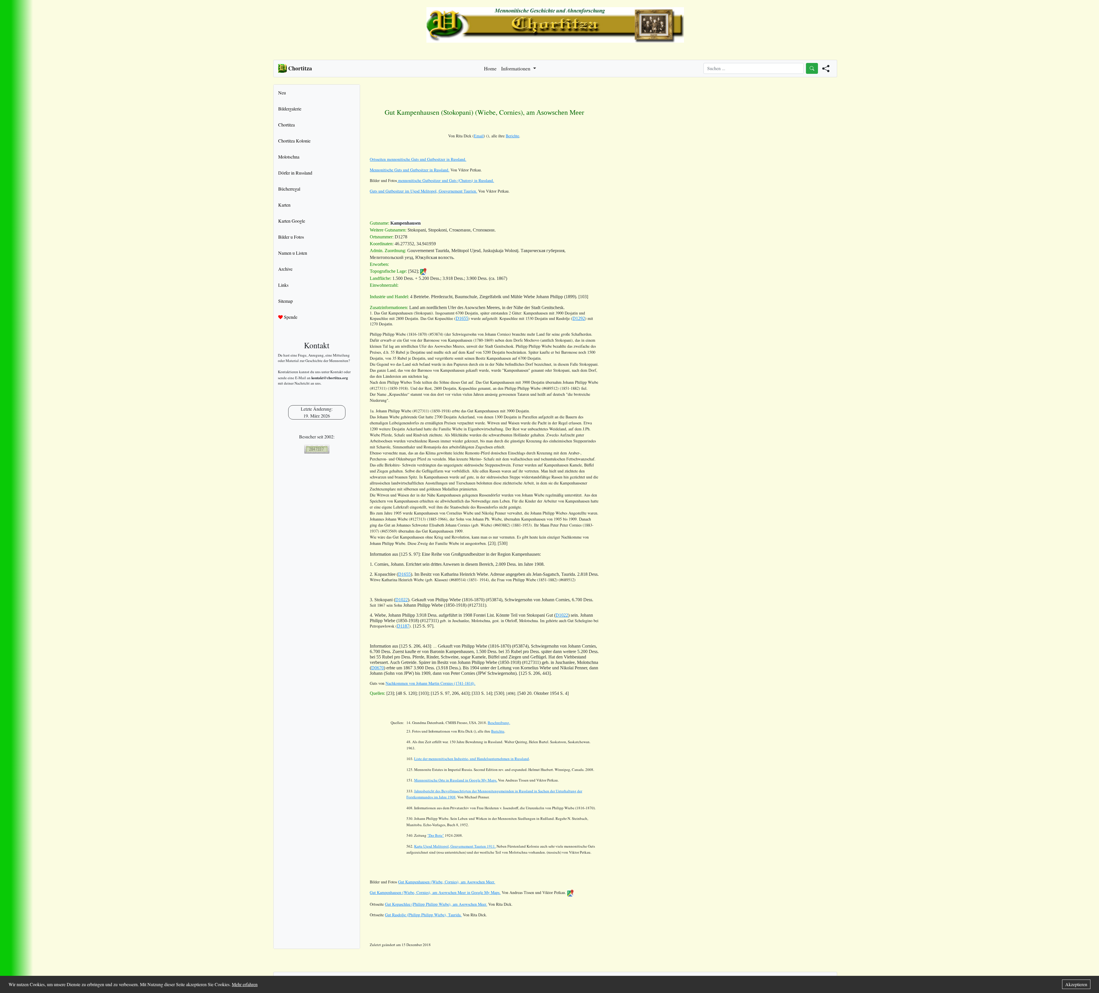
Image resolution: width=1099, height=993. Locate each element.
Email (479, 136)
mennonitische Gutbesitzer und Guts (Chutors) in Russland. (445, 180)
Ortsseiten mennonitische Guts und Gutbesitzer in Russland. (418, 159)
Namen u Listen (292, 253)
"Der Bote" (435, 835)
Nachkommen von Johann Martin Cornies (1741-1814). (430, 683)
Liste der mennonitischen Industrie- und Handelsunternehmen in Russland (471, 758)
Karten (284, 205)
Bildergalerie (289, 109)
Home (490, 68)
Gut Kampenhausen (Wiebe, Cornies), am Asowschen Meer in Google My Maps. (435, 892)
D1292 (578, 318)
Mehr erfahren (245, 984)
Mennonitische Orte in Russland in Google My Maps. (455, 780)
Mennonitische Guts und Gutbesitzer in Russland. (409, 170)
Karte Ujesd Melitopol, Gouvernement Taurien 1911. (455, 846)
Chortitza (286, 125)
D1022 (401, 599)
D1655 (462, 318)
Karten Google (291, 221)
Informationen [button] (516, 68)
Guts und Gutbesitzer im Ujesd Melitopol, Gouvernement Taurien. (423, 191)
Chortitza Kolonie (294, 141)
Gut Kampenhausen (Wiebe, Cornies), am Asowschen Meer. (446, 882)
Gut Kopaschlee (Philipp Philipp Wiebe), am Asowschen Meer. (436, 904)
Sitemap (285, 301)
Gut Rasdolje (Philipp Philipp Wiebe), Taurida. (423, 914)
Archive (285, 269)
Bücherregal (289, 189)
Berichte (512, 136)
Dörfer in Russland (295, 173)
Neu (282, 93)
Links (283, 285)
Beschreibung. (499, 722)
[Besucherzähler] (317, 449)
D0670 (377, 667)
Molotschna (288, 157)
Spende (290, 317)
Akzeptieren (1076, 984)
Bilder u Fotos (291, 237)
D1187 (403, 626)
